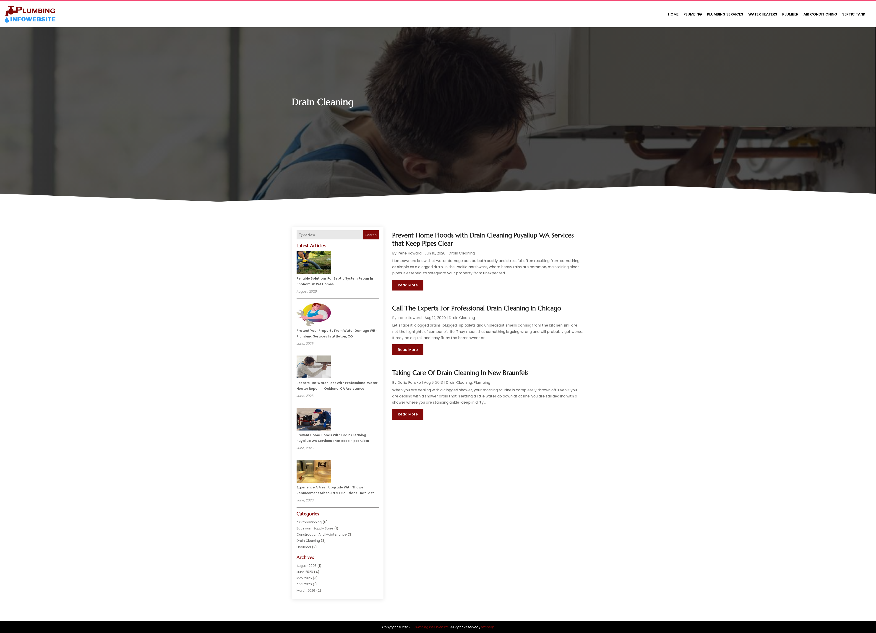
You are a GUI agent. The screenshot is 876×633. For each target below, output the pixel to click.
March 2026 (306, 590)
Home (673, 14)
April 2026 (304, 584)
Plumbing (692, 14)
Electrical (304, 547)
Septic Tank (854, 14)
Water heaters (762, 14)
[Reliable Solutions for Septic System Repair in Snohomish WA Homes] (314, 263)
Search (371, 235)
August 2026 (306, 565)
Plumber (790, 14)
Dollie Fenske (409, 382)
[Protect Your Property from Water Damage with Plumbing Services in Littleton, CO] (314, 315)
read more (408, 285)
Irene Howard (409, 253)
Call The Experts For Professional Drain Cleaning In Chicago (476, 308)
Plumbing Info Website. (431, 627)
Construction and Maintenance (322, 534)
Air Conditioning (820, 14)
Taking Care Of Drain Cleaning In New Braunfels (460, 373)
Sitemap (487, 627)
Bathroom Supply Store (315, 528)
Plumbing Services (725, 14)
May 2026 (304, 578)
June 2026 (305, 572)
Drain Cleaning (308, 540)
